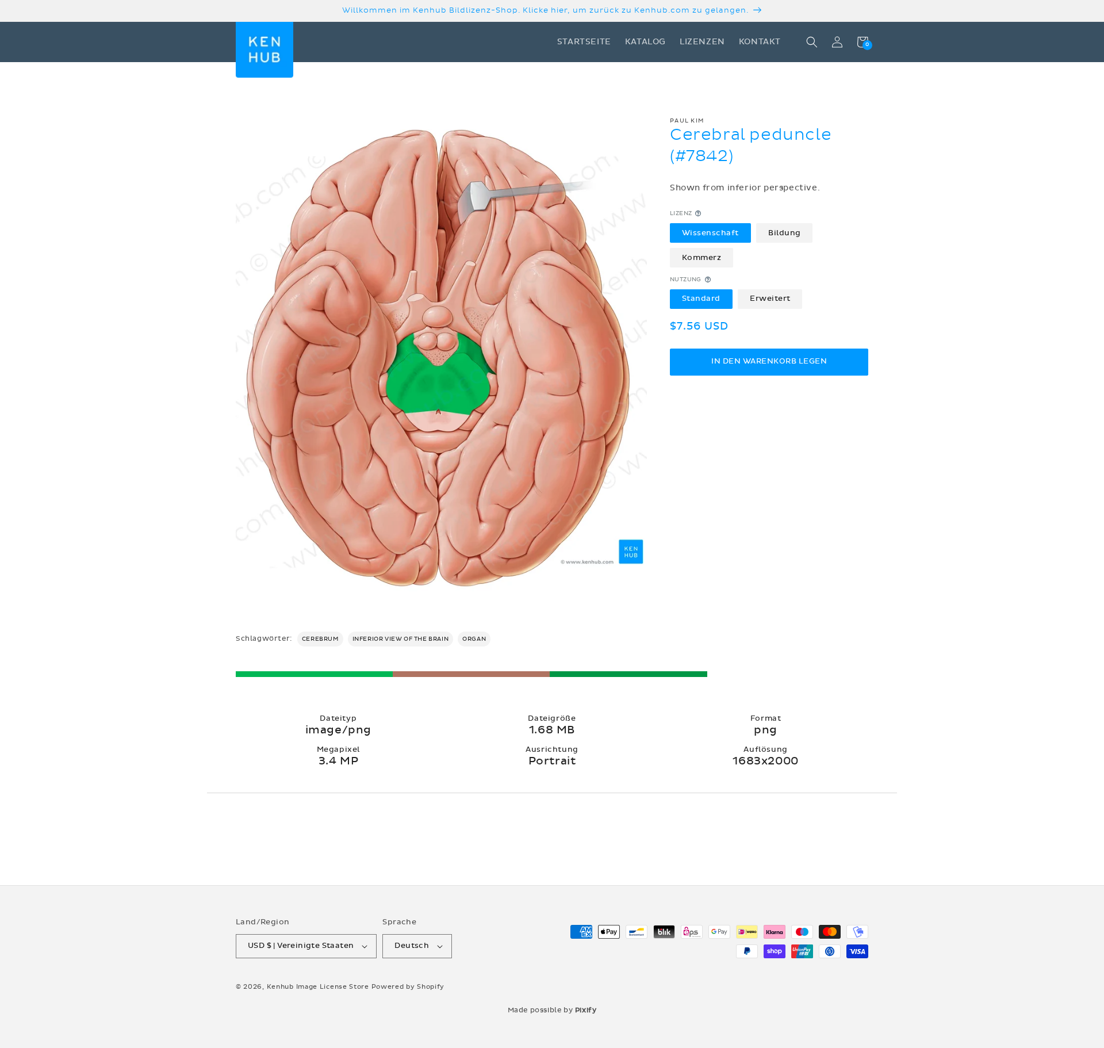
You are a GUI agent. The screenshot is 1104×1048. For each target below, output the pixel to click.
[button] (812, 42)
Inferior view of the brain (400, 639)
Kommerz (702, 257)
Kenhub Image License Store (318, 986)
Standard (701, 298)
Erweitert (770, 298)
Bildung (784, 232)
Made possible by (552, 1010)
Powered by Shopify (408, 986)
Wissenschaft (710, 232)
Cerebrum (320, 639)
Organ (474, 639)
